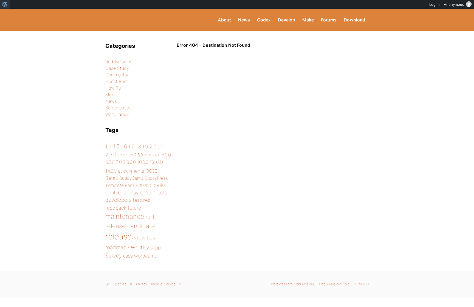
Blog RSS (362, 284)
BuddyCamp (131, 178)
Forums (329, 20)
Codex (264, 20)
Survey (113, 255)
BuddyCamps (118, 61)
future (134, 208)
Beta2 (111, 178)
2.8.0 (156, 155)
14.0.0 (111, 171)
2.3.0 (110, 154)
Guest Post (116, 81)
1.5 (116, 146)
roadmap (115, 247)
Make (308, 20)
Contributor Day (122, 192)
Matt (348, 284)
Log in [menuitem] (434, 4)
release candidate (130, 225)
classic (143, 185)
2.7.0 (147, 155)
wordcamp (145, 256)
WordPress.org (282, 284)
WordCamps (117, 114)
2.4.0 (121, 155)
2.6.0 (138, 155)
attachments (131, 171)
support (159, 247)
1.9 (145, 147)
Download (354, 20)
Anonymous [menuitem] (454, 4)
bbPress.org (305, 284)
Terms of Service (163, 284)
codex (159, 185)
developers (118, 200)
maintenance (124, 216)
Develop (286, 20)
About (224, 20)
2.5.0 (129, 155)
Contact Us (123, 284)
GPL (108, 284)
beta (151, 170)
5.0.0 (166, 154)
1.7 (131, 146)
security (138, 247)
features (141, 200)
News (244, 20)
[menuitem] (5, 4)
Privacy (141, 284)
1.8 (138, 147)
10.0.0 (142, 162)
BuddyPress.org (142, 20)
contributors (153, 192)
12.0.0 (156, 162)
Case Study (117, 68)
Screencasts (117, 107)
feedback (115, 208)
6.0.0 (110, 162)
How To (113, 88)
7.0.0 (120, 162)
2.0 (153, 146)
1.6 (124, 146)
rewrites (146, 237)
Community (116, 75)
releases (120, 236)
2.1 (161, 147)
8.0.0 (131, 162)
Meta (110, 94)
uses (128, 256)
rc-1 (150, 217)
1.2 (108, 146)
